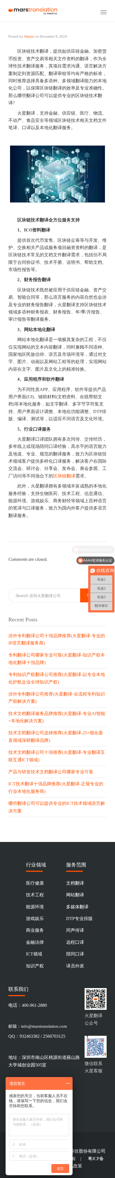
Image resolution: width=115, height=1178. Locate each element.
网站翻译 (75, 894)
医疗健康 (35, 883)
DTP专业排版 (79, 918)
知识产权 (35, 966)
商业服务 (35, 930)
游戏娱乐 (35, 918)
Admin (29, 36)
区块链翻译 (64, 476)
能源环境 (35, 906)
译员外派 (75, 966)
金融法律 (35, 942)
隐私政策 (73, 1165)
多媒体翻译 (77, 906)
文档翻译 (75, 883)
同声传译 (75, 930)
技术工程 (35, 894)
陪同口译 (75, 954)
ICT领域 (34, 954)
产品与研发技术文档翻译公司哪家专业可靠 (50, 771)
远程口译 (75, 942)
